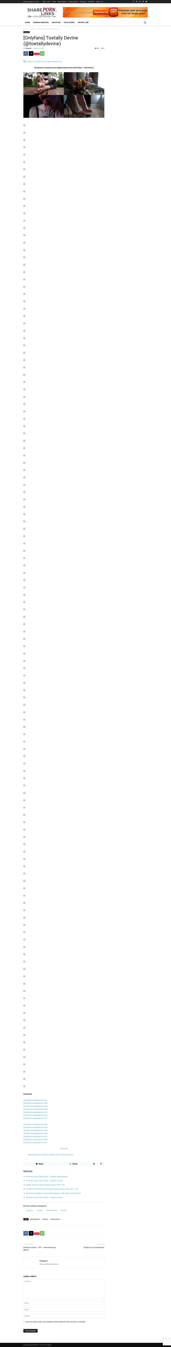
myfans (40, 1210)
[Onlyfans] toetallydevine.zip (35, 1100)
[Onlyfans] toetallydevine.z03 (35, 1115)
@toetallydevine (34, 1155)
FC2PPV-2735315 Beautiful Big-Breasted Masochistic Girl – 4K (52, 1189)
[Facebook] (133, 1)
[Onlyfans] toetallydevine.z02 (35, 1112)
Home (25, 29)
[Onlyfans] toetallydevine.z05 (35, 1106)
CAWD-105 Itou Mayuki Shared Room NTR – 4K (45, 1185)
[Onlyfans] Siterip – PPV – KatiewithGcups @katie (39, 1248)
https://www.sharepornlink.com (49, 1264)
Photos (64, 1210)
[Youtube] (146, 1)
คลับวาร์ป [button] (64, 1148)
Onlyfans (32, 29)
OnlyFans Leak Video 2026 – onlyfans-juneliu (44, 1181)
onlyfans (45, 1155)
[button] (145, 22)
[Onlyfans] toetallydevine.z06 (35, 1103)
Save (37, 54)
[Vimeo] (143, 1)
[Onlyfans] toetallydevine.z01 (35, 1118)
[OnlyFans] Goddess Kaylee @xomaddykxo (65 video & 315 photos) (53, 1193)
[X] (140, 1)
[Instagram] (136, 1)
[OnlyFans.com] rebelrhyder (94, 1247)
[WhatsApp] (42, 53)
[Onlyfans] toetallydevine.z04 (35, 1109)
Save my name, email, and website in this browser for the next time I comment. (56, 1322)
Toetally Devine (55, 1219)
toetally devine (55, 1155)
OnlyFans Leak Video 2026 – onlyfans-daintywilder (46, 1176)
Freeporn (28, 48)
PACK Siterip (52, 1210)
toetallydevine (67, 1155)
